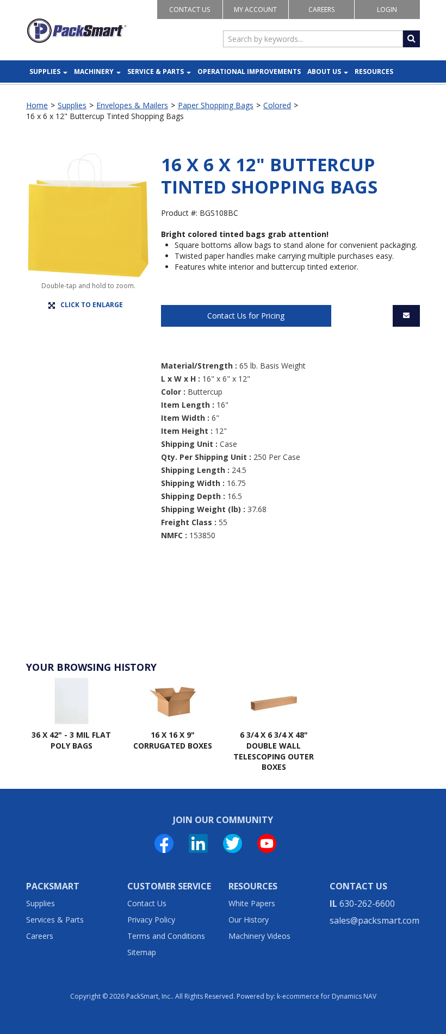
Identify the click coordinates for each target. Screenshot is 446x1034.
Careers (321, 9)
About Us (324, 71)
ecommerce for (329, 996)
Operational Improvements (249, 71)
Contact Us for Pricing (245, 315)
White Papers (251, 903)
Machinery (94, 71)
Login (387, 9)
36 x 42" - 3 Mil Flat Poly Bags (71, 740)
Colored (277, 105)
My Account (255, 9)
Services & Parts (55, 919)
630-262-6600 (367, 904)
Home (37, 105)
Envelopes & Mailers (132, 105)
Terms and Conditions (166, 936)
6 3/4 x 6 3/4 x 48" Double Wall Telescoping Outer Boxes (273, 751)
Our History (248, 919)
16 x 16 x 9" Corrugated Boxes (172, 740)
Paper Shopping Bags (215, 105)
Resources (374, 71)
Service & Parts (155, 71)
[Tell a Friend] (406, 316)
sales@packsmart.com (374, 920)
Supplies (44, 71)
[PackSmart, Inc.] (76, 30)
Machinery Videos (259, 936)
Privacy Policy (151, 919)
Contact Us (189, 9)
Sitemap (141, 952)
